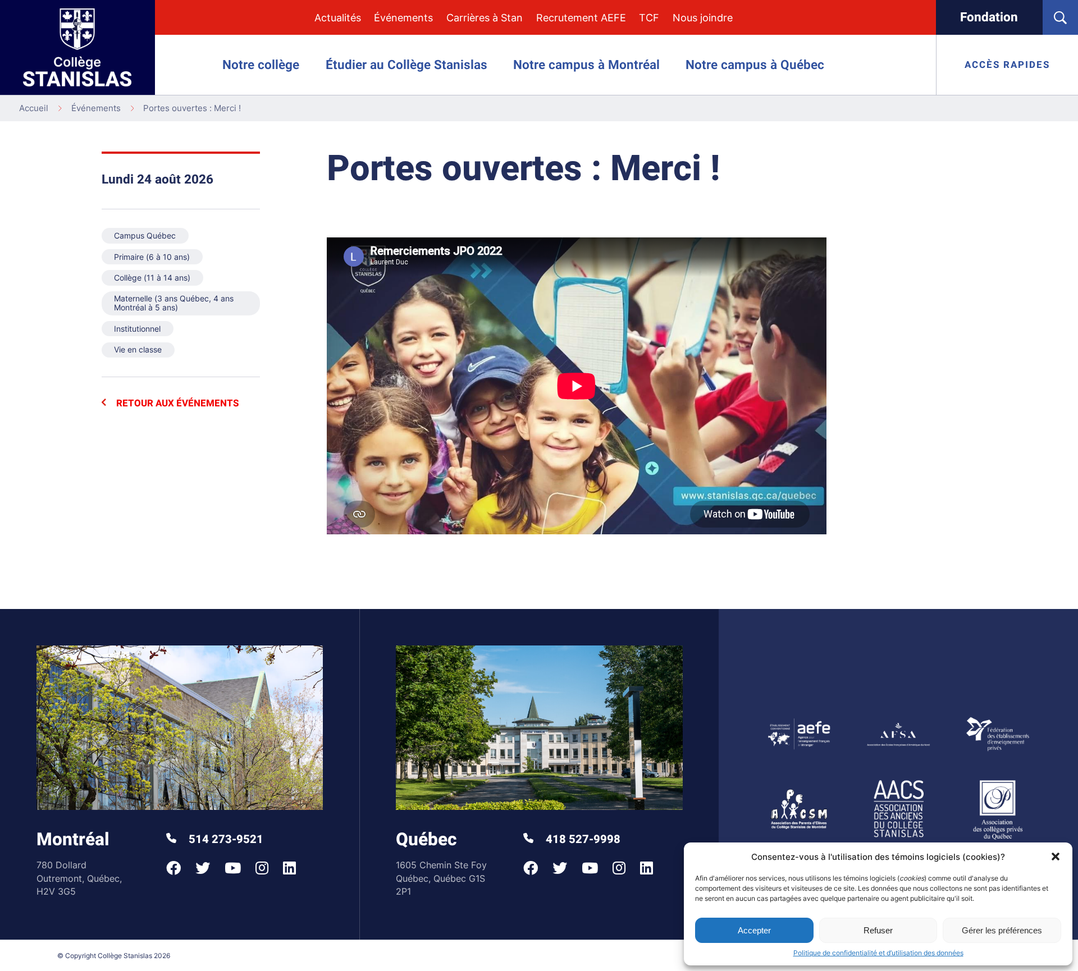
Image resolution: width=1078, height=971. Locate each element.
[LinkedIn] (289, 868)
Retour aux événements (176, 403)
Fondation (989, 17)
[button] (1055, 856)
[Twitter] (202, 868)
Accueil (33, 108)
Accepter (754, 930)
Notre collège (260, 65)
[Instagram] (261, 868)
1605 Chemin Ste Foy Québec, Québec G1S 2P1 (441, 878)
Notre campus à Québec (755, 65)
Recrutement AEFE (581, 17)
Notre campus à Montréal (586, 65)
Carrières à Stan (484, 17)
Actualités (337, 17)
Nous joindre (703, 17)
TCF (649, 17)
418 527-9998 (581, 839)
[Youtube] (233, 868)
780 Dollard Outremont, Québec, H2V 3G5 (79, 878)
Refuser (878, 930)
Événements (403, 17)
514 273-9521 (224, 839)
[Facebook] (173, 868)
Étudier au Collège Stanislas (406, 65)
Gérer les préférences (1002, 930)
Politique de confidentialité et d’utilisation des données (878, 953)
